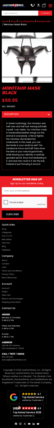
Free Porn (6, 243)
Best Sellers (7, 239)
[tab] (27, 114)
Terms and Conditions (12, 270)
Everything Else (26, 21)
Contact (5, 263)
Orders (5, 291)
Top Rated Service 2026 (27, 412)
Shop (13, 21)
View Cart (6, 295)
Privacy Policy (8, 274)
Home (5, 21)
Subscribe (12, 214)
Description (11, 114)
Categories (6, 232)
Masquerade (44, 21)
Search (47, 13)
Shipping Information (11, 302)
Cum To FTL (7, 236)
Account (5, 288)
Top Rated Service (33, 397)
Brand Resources (9, 277)
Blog (4, 246)
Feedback (6, 250)
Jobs (4, 267)
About (4, 260)
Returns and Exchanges (12, 298)
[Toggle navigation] (50, 6)
